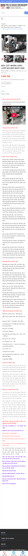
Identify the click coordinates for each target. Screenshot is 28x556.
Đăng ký (3, 1)
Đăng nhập (9, 1)
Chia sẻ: (3, 86)
